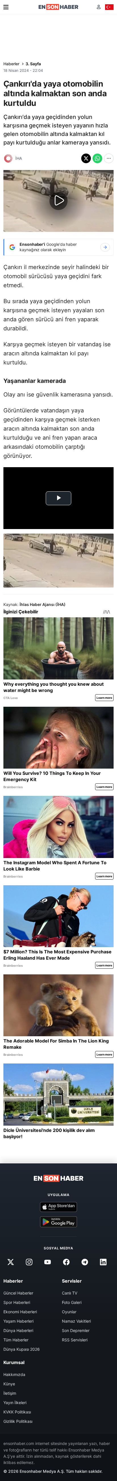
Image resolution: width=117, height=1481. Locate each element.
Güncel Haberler (18, 1293)
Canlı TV (69, 1293)
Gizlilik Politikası (17, 1421)
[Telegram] (84, 1261)
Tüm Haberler (15, 1339)
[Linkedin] (103, 1261)
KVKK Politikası (17, 1411)
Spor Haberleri (16, 1302)
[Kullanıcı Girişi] (99, 7)
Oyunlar (69, 1311)
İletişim (9, 1393)
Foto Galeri (72, 1302)
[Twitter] (10, 1261)
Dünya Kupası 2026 (21, 1349)
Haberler (11, 63)
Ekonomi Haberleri (20, 1311)
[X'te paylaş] (86, 158)
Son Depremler (75, 1330)
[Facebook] (66, 1261)
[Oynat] (58, 201)
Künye (9, 1383)
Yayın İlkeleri (14, 1402)
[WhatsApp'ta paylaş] (97, 158)
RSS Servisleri (74, 1339)
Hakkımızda (14, 1374)
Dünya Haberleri (18, 1330)
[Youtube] (47, 1261)
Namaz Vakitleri (76, 1321)
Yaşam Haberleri (18, 1321)
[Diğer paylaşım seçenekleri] (109, 158)
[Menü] (6, 7)
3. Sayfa (33, 63)
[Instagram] (29, 1261)
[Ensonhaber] (58, 7)
